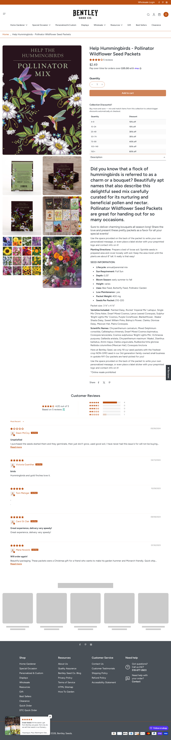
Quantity (95, 78)
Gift (21, 691)
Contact (136, 681)
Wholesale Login (146, 2)
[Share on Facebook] (98, 382)
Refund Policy (99, 677)
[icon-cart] (159, 14)
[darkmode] (165, 14)
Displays (23, 677)
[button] (96, 59)
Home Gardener (27, 663)
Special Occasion (28, 668)
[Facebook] (159, 2)
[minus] (92, 84)
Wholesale (24, 682)
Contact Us (97, 663)
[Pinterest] (163, 2)
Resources (24, 687)
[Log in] (153, 14)
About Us (63, 663)
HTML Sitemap (65, 687)
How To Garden (66, 691)
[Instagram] (166, 2)
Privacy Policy (65, 677)
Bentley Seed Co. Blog (69, 673)
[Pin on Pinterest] (109, 382)
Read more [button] (16, 447)
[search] (148, 14)
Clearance (24, 701)
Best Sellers (25, 696)
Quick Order (25, 705)
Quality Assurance (67, 668)
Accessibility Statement (104, 682)
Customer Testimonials (103, 668)
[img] (17, 428)
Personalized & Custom (31, 673)
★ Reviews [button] (168, 372)
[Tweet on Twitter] (104, 382)
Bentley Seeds (64, 733)
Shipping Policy (100, 673)
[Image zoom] (42, 100)
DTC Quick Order (28, 710)
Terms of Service (66, 682)
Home (6, 34)
